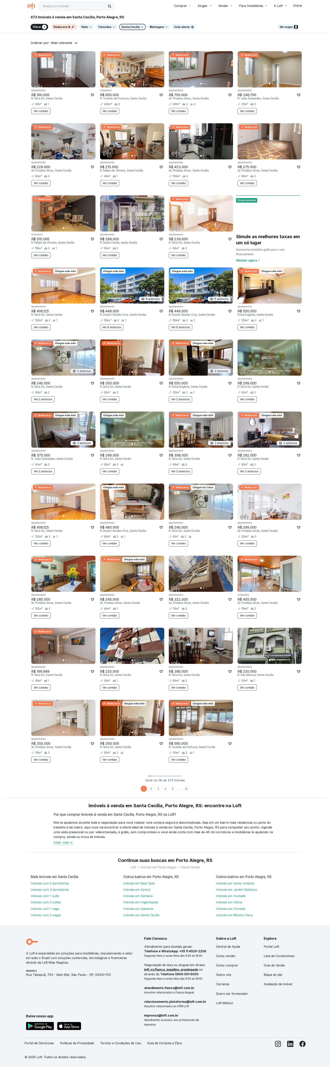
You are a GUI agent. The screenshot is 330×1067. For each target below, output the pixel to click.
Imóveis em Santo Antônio (235, 883)
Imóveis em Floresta (230, 909)
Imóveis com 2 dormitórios (50, 883)
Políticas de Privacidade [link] (77, 1043)
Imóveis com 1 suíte (45, 896)
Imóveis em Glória (229, 902)
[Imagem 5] (142, 83)
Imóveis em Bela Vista (139, 883)
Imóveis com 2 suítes (46, 902)
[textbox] (76, 6)
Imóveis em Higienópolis (140, 902)
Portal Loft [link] (271, 946)
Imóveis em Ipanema (138, 909)
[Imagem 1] (63, 83)
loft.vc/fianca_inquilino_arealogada (171, 969)
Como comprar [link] (227, 965)
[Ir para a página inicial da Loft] (33, 6)
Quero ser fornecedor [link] (232, 994)
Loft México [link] (224, 1003)
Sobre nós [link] (223, 975)
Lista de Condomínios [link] (279, 956)
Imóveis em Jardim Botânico (236, 890)
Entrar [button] (297, 5)
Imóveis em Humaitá (230, 896)
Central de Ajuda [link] (228, 946)
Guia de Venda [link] (274, 965)
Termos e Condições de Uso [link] (120, 1043)
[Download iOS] (69, 1026)
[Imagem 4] (71, 83)
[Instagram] (278, 1045)
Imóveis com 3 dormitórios (50, 890)
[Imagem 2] (66, 83)
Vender (223, 6)
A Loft (278, 6)
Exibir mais (61, 842)
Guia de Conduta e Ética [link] (164, 1043)
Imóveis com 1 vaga (45, 909)
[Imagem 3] (68, 83)
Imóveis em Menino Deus (234, 915)
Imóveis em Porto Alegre (158, 867)
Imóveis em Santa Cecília (141, 915)
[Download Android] (40, 1026)
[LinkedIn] (290, 1045)
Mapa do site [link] (273, 975)
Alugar (202, 6)
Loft (133, 867)
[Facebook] (302, 1045)
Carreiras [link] (222, 984)
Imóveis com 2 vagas (46, 915)
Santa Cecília (190, 867)
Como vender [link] (226, 956)
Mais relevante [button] (61, 43)
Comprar (180, 6)
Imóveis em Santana (138, 896)
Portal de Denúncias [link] (39, 1043)
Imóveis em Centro (136, 890)
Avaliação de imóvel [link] (278, 984)
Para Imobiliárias (251, 6)
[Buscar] (110, 6)
